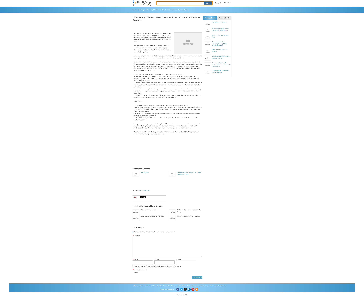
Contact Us (166, 285)
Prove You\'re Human (140, 270)
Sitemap (173, 285)
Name (136, 259)
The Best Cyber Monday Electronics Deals (152, 216)
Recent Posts (224, 18)
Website (178, 259)
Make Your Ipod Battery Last (148, 210)
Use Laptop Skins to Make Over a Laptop (188, 216)
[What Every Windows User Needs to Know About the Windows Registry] (188, 43)
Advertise (227, 3)
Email (157, 259)
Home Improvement (203, 285)
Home (134, 10)
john (140, 190)
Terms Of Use (182, 285)
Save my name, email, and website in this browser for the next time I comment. (157, 266)
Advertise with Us (150, 285)
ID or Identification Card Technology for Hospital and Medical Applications (219, 43)
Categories (218, 3)
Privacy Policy (191, 285)
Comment (137, 235)
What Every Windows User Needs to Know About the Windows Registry (167, 10)
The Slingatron (145, 172)
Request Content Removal (218, 285)
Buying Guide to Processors (219, 22)
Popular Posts (210, 18)
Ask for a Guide (138, 285)
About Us (159, 285)
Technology (141, 10)
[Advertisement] (167, 26)
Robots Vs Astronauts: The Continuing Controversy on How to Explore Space (221, 64)
